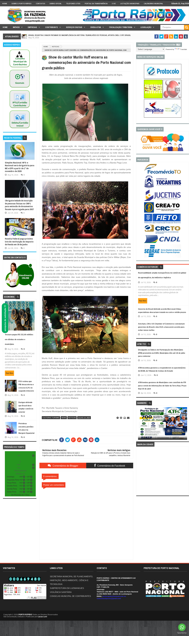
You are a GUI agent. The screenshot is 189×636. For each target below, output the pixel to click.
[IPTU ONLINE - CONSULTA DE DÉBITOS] (153, 98)
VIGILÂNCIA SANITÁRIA (61, 592)
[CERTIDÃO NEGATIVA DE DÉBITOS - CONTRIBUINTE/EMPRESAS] (20, 108)
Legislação (145, 27)
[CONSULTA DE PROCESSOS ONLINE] (162, 78)
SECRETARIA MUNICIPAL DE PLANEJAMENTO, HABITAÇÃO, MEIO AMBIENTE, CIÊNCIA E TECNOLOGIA (71, 580)
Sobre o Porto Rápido (21, 3)
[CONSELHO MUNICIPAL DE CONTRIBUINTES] (20, 68)
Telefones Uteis (73, 3)
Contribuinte (51, 27)
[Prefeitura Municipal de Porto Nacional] (135, 21)
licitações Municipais (129, 3)
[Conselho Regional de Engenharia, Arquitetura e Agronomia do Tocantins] (162, 212)
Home (4, 3)
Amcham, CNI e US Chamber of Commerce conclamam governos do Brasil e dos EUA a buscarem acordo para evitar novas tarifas (161, 327)
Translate (183, 49)
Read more (9, 373)
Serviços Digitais (74, 27)
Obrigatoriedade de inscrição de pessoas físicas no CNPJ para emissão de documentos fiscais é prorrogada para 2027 (19, 205)
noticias (55, 46)
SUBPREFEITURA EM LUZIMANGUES (67, 588)
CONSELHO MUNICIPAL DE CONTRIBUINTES (70, 596)
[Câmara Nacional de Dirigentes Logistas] (162, 243)
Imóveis (16, 27)
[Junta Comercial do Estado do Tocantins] (162, 201)
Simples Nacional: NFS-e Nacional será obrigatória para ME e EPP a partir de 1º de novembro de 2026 (19, 167)
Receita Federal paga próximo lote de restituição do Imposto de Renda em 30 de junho (19, 241)
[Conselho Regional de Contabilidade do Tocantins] (162, 233)
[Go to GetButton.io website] (182, 633)
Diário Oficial (56, 3)
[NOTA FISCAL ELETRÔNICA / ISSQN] (172, 98)
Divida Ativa (95, 27)
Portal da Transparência (96, 3)
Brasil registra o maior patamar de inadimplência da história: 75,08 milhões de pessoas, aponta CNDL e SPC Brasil (79, 35)
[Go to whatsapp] (182, 627)
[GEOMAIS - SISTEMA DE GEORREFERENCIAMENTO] (20, 88)
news (63, 418)
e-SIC (114, 3)
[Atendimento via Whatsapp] (20, 288)
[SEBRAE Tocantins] (162, 257)
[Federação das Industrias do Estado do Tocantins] (162, 223)
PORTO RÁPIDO (25, 615)
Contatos (40, 3)
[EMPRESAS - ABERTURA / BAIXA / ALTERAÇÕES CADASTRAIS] (162, 117)
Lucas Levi (42, 617)
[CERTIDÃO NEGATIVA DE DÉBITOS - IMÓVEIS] (20, 128)
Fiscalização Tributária (120, 27)
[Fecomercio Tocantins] (162, 174)
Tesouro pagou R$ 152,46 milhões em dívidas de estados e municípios (19, 339)
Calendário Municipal (153, 3)
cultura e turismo (51, 418)
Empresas (32, 27)
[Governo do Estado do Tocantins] (162, 188)
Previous (139, 424)
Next (185, 424)
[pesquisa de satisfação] (162, 151)
